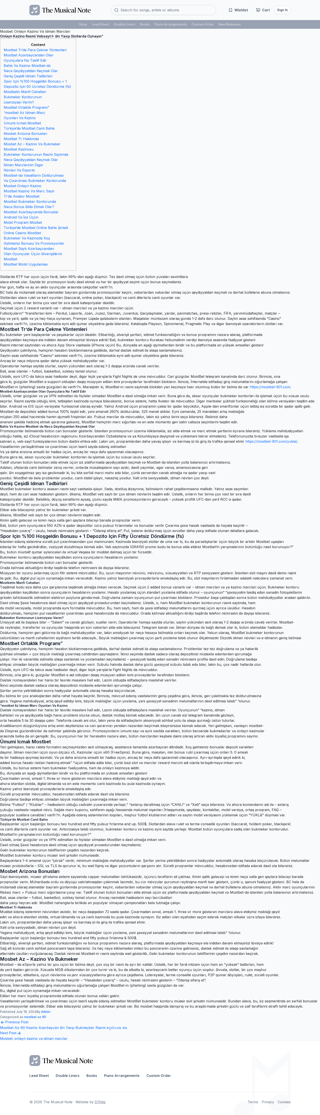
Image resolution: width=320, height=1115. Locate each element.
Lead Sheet (100, 24)
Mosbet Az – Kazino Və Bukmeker (32, 144)
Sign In (282, 10)
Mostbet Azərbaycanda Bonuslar (31, 212)
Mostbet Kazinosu (19, 149)
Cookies (284, 1102)
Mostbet (10, 259)
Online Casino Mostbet (22, 233)
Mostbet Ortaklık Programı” (26, 107)
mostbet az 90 (35, 1017)
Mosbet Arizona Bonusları (25, 133)
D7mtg (100, 1102)
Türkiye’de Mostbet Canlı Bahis (29, 128)
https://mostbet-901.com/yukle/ (271, 441)
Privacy (268, 1102)
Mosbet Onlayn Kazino (22, 186)
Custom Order (203, 24)
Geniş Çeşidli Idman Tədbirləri (28, 76)
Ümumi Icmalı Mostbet (22, 123)
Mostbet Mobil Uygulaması (26, 264)
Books (145, 24)
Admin (46, 1011)
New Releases (229, 24)
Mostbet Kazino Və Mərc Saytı (29, 191)
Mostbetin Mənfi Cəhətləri (25, 92)
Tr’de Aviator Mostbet (21, 196)
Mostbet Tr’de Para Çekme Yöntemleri (35, 50)
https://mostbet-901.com (270, 387)
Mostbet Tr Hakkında (21, 139)
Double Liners (124, 24)
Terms (253, 1102)
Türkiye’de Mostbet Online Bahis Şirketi (36, 227)
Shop (83, 24)
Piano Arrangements (170, 24)
